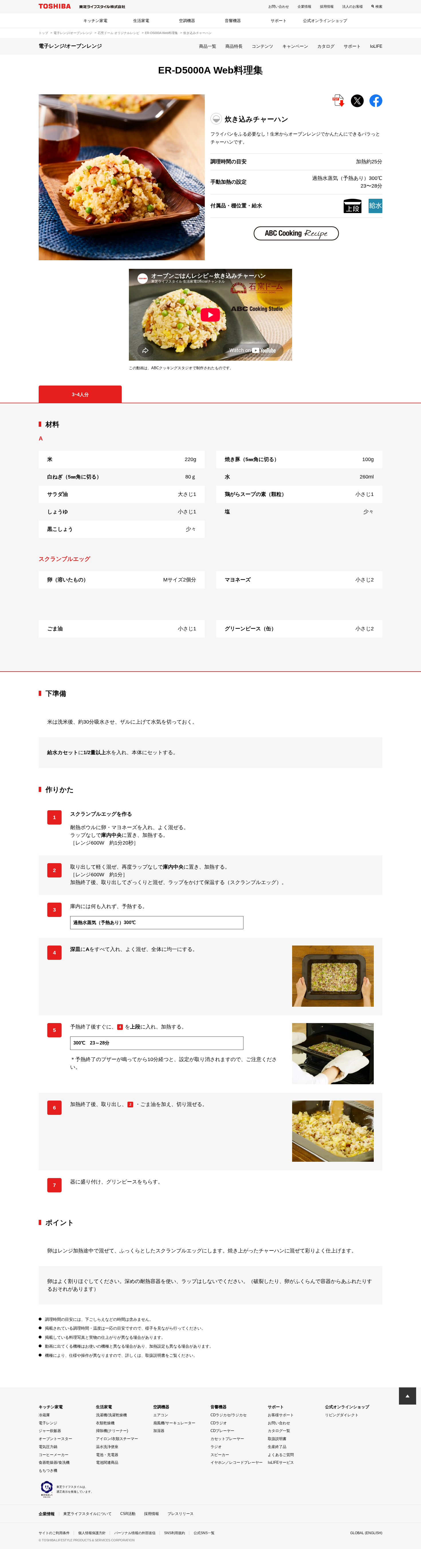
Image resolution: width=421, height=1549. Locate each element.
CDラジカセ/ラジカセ (228, 1415)
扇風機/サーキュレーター (174, 1423)
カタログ (326, 46)
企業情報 (304, 7)
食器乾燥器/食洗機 (54, 1462)
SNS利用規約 (174, 1533)
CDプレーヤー (222, 1431)
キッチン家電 (95, 20)
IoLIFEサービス (281, 1462)
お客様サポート (281, 1415)
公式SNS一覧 (204, 1533)
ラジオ (216, 1447)
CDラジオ (218, 1423)
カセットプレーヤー (227, 1439)
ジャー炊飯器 (50, 1431)
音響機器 (233, 20)
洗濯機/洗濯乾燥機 (111, 1415)
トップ (43, 33)
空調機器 (187, 20)
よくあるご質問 (281, 1455)
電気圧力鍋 (48, 1447)
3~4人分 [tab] (80, 394)
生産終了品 (277, 1447)
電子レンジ (48, 1423)
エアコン (160, 1415)
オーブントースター (55, 1439)
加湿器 (158, 1431)
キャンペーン (295, 46)
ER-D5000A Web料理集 (161, 33)
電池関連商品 (107, 1462)
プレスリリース (181, 1514)
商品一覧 (207, 46)
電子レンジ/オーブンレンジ (73, 33)
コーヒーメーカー (53, 1455)
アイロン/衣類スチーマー (117, 1439)
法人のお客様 (352, 7)
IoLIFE (376, 46)
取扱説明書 (277, 1439)
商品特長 (234, 46)
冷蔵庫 (44, 1415)
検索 (378, 7)
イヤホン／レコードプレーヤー (236, 1462)
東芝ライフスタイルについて (87, 1514)
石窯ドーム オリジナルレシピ (118, 33)
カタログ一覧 (279, 1431)
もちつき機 (48, 1470)
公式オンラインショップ (325, 20)
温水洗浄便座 (107, 1447)
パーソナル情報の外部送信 (135, 1533)
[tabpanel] (210, 537)
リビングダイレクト (342, 1415)
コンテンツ (262, 46)
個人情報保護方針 (92, 1533)
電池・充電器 (107, 1455)
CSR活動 (127, 1514)
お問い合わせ (278, 7)
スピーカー (219, 1455)
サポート (279, 20)
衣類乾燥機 (105, 1423)
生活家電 (141, 20)
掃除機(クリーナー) (112, 1431)
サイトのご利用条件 (54, 1533)
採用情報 (327, 7)
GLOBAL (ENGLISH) (366, 1533)
